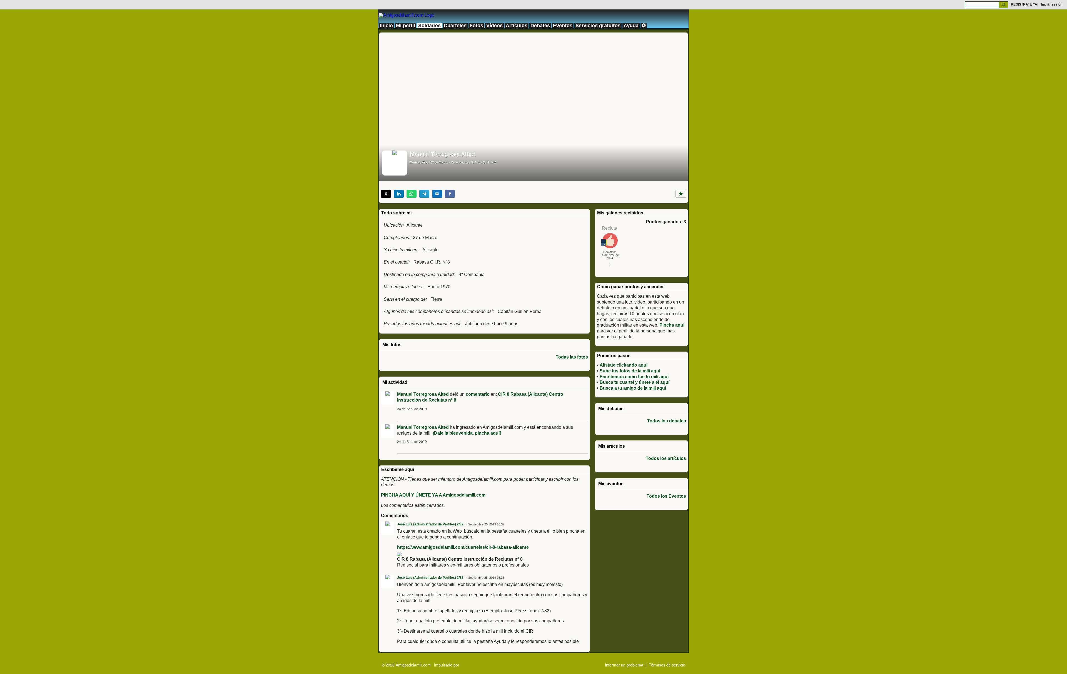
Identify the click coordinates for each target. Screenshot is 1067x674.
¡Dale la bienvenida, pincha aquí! (467, 433)
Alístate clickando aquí (623, 365)
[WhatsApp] (412, 194)
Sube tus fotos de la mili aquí (630, 371)
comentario (478, 394)
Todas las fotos (572, 357)
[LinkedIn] (399, 194)
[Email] (437, 194)
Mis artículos (611, 446)
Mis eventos (611, 483)
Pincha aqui (671, 325)
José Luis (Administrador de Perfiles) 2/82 (430, 524)
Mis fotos (392, 344)
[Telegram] (424, 194)
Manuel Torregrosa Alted (423, 394)
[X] (386, 194)
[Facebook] (450, 194)
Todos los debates (666, 421)
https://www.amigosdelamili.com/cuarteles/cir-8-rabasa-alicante (463, 547)
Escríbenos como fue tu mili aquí (634, 376)
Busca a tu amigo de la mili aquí (633, 388)
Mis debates (611, 408)
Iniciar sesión (1051, 4)
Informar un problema (624, 665)
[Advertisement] (533, 71)
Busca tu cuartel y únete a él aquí (634, 382)
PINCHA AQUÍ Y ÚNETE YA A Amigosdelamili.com (433, 495)
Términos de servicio (667, 665)
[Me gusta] (680, 194)
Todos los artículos (666, 458)
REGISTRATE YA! (1024, 4)
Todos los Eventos (666, 496)
